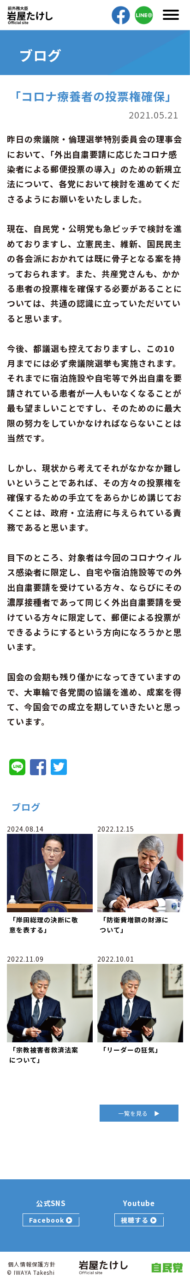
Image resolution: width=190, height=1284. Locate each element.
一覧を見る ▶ (139, 1113)
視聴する (135, 1220)
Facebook (47, 1220)
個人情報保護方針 (32, 1264)
